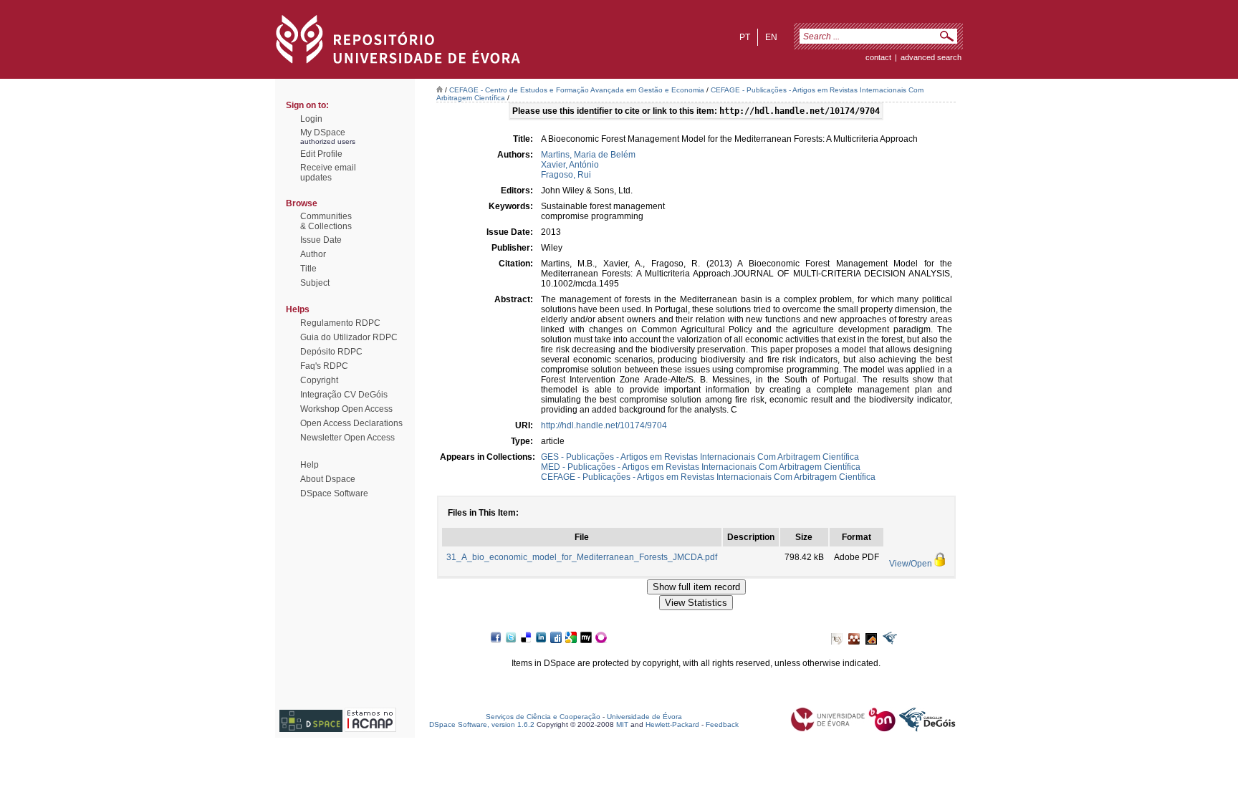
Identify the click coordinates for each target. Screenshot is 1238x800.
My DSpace (322, 132)
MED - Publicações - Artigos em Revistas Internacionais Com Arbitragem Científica (700, 467)
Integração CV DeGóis (344, 395)
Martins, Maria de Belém (588, 155)
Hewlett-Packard (672, 724)
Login (311, 119)
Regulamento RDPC (340, 323)
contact (878, 57)
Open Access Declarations (351, 423)
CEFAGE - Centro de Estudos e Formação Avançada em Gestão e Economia (576, 90)
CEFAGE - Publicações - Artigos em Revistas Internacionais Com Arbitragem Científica (708, 477)
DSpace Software (334, 493)
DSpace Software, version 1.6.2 (481, 724)
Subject (315, 283)
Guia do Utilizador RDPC (349, 337)
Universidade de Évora (644, 717)
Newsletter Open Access (347, 438)
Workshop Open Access (346, 409)
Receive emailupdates (328, 173)
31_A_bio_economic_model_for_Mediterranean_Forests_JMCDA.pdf (581, 557)
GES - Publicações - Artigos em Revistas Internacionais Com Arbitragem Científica (700, 457)
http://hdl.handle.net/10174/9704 (604, 425)
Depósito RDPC (331, 352)
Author (313, 254)
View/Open (910, 564)
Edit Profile (321, 154)
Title (308, 269)
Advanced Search (931, 57)
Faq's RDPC (324, 366)
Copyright (319, 380)
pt (744, 37)
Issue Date (321, 240)
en (771, 37)
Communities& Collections (326, 221)
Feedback (722, 724)
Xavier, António (570, 165)
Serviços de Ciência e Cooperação (543, 717)
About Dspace (327, 479)
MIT (622, 724)
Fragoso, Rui (566, 175)
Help (309, 465)
